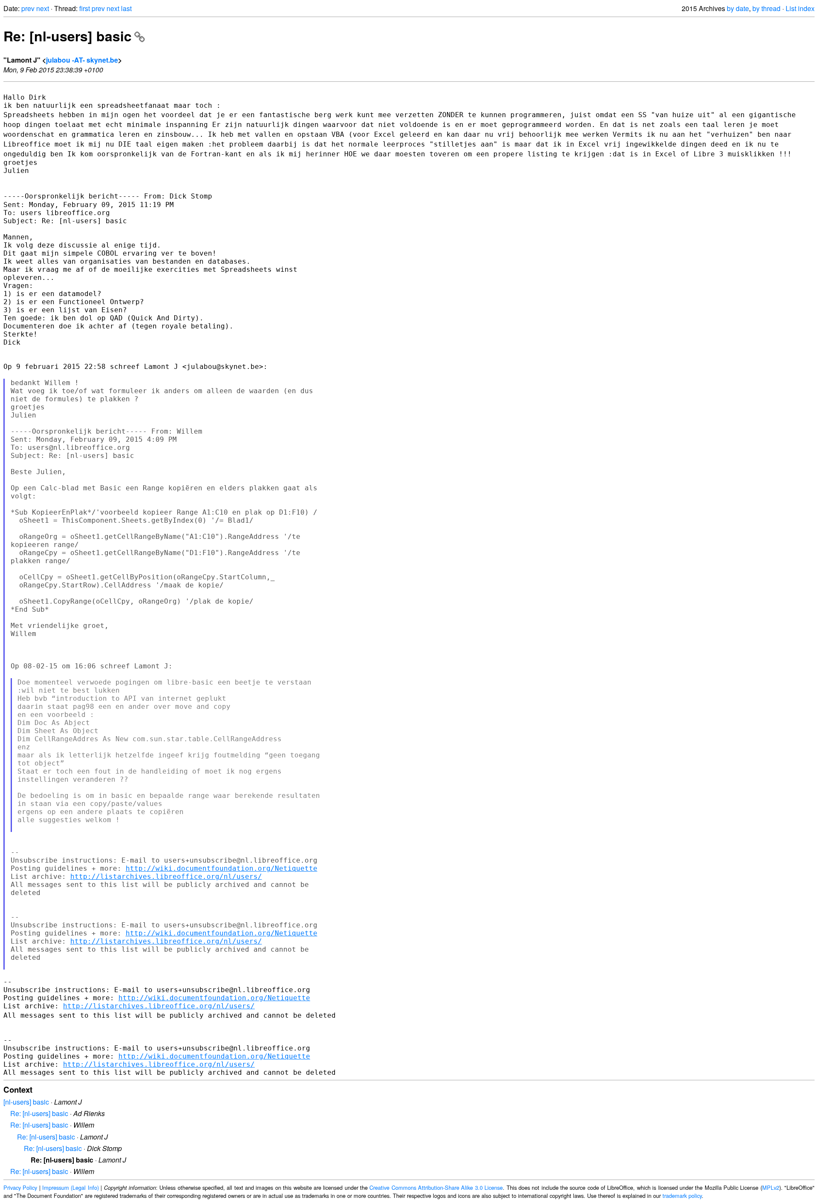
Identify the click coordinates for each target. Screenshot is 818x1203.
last (126, 8)
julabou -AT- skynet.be (82, 60)
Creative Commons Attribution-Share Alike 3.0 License (436, 1187)
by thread (766, 8)
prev (28, 8)
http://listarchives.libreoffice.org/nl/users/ (166, 876)
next (42, 8)
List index (800, 8)
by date (738, 8)
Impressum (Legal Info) (70, 1187)
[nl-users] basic (26, 1102)
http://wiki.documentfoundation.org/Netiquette (221, 868)
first (84, 8)
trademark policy (682, 1195)
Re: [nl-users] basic (67, 36)
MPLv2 (770, 1187)
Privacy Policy (20, 1187)
